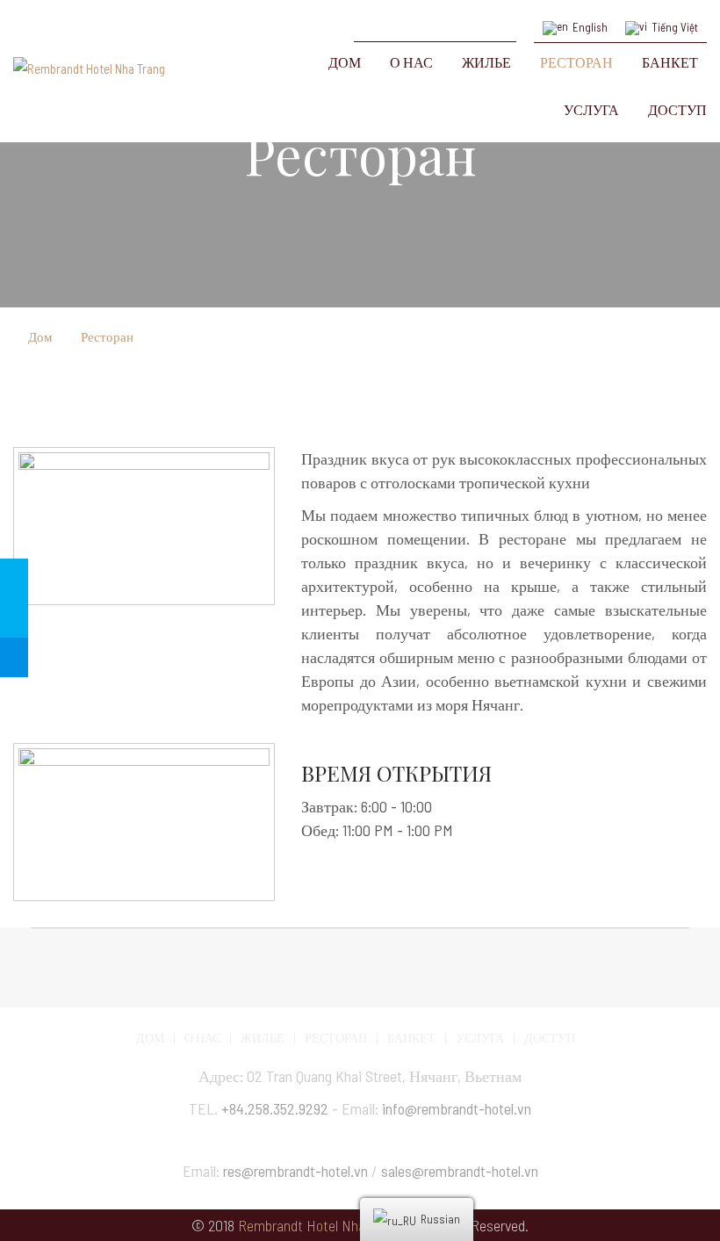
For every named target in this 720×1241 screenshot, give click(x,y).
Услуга (480, 1037)
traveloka (468, 20)
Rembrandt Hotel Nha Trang (319, 1225)
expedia (403, 20)
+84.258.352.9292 (274, 1108)
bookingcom (435, 20)
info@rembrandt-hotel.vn (456, 1108)
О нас (202, 1037)
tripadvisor (370, 20)
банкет (411, 1037)
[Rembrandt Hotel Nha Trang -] (145, 73)
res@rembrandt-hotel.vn (295, 1170)
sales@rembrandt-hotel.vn (459, 1170)
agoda (500, 20)
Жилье (262, 1037)
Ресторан (107, 336)
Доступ (549, 1037)
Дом (40, 336)
